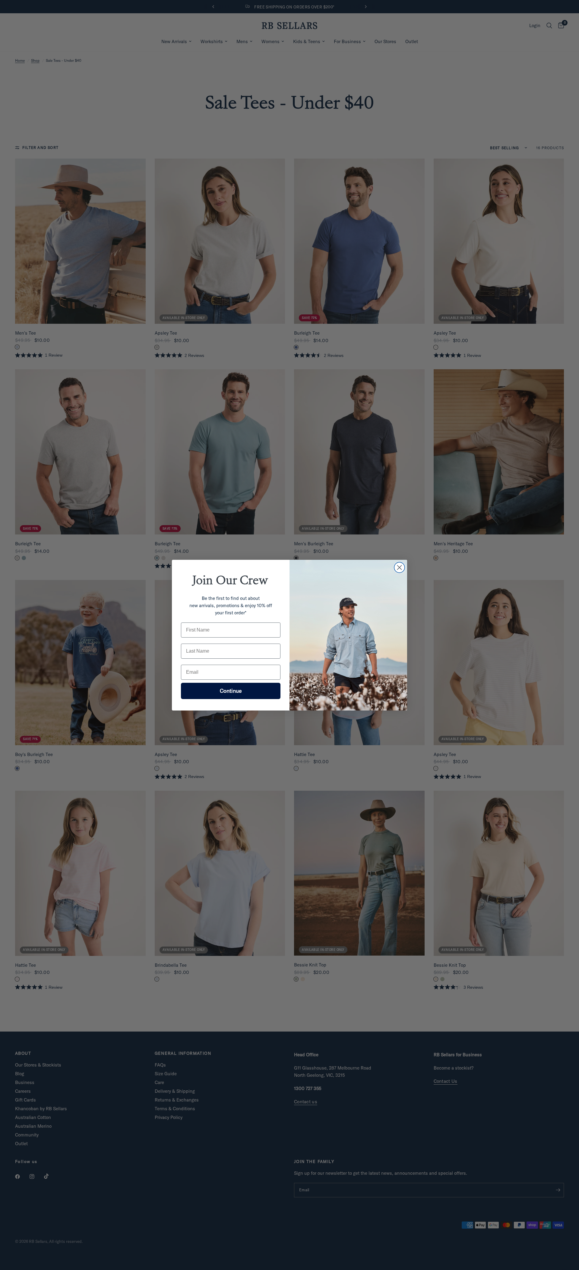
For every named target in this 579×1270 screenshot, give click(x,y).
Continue (231, 690)
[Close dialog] (399, 567)
